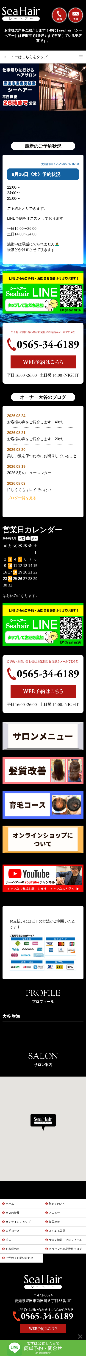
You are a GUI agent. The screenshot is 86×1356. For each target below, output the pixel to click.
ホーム (10, 1203)
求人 (8, 1240)
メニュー (54, 1212)
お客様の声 (12, 1249)
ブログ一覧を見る (21, 498)
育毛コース (12, 1230)
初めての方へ (57, 1203)
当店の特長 (12, 1212)
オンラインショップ (18, 1221)
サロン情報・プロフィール (65, 1240)
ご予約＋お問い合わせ (19, 1258)
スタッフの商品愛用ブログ (65, 1249)
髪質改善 (54, 1221)
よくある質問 (57, 1230)
